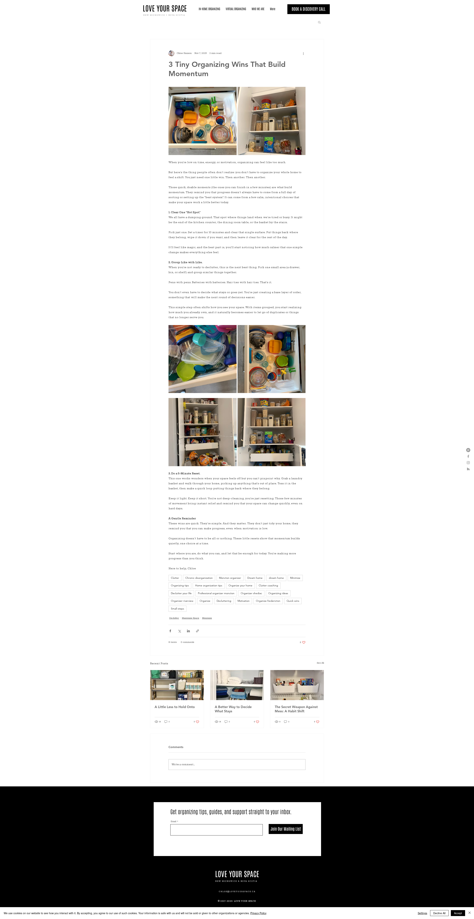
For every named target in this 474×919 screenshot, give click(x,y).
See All (320, 663)
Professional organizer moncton (216, 593)
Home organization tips (208, 585)
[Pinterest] (468, 450)
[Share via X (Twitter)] (179, 631)
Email (173, 821)
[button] (319, 22)
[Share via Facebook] (170, 631)
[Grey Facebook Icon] (468, 456)
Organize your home (240, 585)
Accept (458, 913)
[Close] (469, 913)
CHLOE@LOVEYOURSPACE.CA (237, 892)
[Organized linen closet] (237, 685)
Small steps (177, 608)
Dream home (255, 578)
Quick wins (293, 600)
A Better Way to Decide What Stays (233, 709)
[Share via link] (197, 631)
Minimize (295, 578)
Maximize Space (190, 618)
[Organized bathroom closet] (297, 685)
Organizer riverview (182, 600)
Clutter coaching (268, 585)
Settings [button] (422, 913)
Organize (205, 600)
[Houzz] (468, 469)
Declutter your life (181, 593)
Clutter (175, 578)
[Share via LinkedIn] (188, 631)
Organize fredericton (268, 600)
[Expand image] (202, 121)
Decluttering (224, 600)
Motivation (244, 600)
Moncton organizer (230, 578)
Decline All (439, 913)
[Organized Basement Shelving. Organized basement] (177, 685)
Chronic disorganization (199, 578)
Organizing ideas (278, 593)
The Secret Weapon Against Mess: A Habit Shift (296, 709)
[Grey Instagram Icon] (468, 463)
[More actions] (303, 53)
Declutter (174, 618)
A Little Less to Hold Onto (175, 707)
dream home (276, 578)
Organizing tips (180, 585)
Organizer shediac (251, 593)
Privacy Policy (258, 913)
